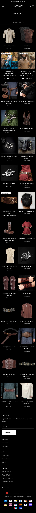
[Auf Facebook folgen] (3, 487)
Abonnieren (9, 432)
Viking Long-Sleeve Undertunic (27, 403)
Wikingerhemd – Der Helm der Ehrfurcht (27, 72)
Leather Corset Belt (9, 374)
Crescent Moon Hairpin (26, 211)
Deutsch (26, 493)
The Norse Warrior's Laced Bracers (9, 239)
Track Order (6, 459)
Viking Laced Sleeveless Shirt (9, 267)
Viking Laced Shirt (9, 46)
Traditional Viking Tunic (27, 239)
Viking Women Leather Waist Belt (27, 375)
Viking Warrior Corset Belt (9, 212)
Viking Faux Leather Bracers (9, 294)
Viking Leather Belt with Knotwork (9, 102)
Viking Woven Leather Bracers (27, 157)
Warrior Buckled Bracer (27, 101)
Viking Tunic (27, 46)
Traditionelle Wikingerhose (9, 72)
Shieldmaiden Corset (26, 129)
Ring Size (5, 462)
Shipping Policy (7, 478)
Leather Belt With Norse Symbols (27, 348)
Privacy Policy (6, 471)
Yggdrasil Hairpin (9, 184)
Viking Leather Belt (9, 347)
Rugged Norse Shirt (26, 321)
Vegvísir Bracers (26, 294)
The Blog (5, 446)
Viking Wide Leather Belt (9, 321)
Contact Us (5, 455)
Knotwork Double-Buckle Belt (9, 403)
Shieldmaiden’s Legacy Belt (27, 184)
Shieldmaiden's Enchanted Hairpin (9, 129)
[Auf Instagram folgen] (7, 487)
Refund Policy (6, 475)
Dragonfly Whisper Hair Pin (9, 157)
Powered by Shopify (25, 497)
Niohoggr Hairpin (26, 266)
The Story (5, 443)
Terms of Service (7, 481)
